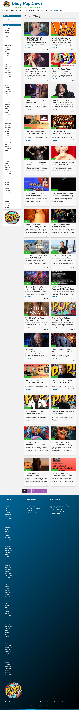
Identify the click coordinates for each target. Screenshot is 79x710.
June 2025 (7, 57)
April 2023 (7, 112)
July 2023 (7, 106)
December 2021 (8, 146)
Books (42, 10)
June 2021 (7, 159)
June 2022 (7, 133)
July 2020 (7, 182)
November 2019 (8, 199)
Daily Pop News (27, 3)
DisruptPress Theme (44, 705)
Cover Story (56, 10)
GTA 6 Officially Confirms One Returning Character (60, 504)
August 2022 (7, 129)
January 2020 (7, 194)
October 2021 (7, 150)
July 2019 (7, 207)
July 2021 (7, 156)
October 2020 (7, 175)
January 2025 (7, 68)
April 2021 (7, 163)
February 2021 (8, 167)
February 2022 (8, 142)
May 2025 (7, 59)
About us (29, 504)
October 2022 (7, 125)
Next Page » (42, 491)
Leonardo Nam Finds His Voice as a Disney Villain (60, 501)
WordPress (37, 705)
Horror (26, 10)
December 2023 (8, 95)
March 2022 (7, 140)
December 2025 (8, 45)
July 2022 (7, 131)
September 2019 (8, 203)
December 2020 (8, 171)
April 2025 (7, 62)
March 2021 (7, 165)
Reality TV (21, 10)
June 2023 (7, 108)
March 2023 (7, 114)
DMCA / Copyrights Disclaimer (33, 508)
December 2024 (8, 70)
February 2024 (8, 91)
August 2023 (7, 104)
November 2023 (8, 97)
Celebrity (47, 10)
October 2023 (7, 100)
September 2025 (8, 51)
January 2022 (7, 144)
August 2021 (7, 154)
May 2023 (7, 110)
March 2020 (7, 190)
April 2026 (7, 36)
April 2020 (7, 188)
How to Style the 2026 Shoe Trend (57, 509)
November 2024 (8, 72)
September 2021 (8, 152)
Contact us (29, 501)
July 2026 (7, 30)
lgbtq (51, 10)
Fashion (37, 10)
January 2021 (7, 169)
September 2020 (8, 178)
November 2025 (8, 47)
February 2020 (8, 192)
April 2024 (7, 87)
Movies (6, 10)
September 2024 (8, 76)
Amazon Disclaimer (31, 506)
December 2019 (8, 196)
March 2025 (7, 64)
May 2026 (7, 34)
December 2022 (8, 121)
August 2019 (7, 205)
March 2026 (7, 38)
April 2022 (7, 137)
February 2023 (8, 116)
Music (16, 10)
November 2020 (8, 173)
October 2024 (7, 74)
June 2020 (7, 184)
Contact (61, 10)
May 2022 (7, 135)
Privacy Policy (30, 510)
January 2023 (7, 119)
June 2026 (7, 32)
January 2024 (7, 93)
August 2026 (7, 28)
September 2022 (8, 127)
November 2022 (8, 123)
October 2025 (7, 49)
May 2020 (7, 186)
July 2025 (7, 55)
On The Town (32, 10)
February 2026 (8, 40)
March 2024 (7, 89)
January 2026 (7, 43)
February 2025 (8, 66)
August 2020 (7, 180)
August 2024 (7, 78)
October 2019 (7, 201)
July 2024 (7, 81)
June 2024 (7, 83)
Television (11, 10)
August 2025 (7, 53)
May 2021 (7, 161)
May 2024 (7, 85)
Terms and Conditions (32, 512)
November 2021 (8, 148)
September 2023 (8, 102)
